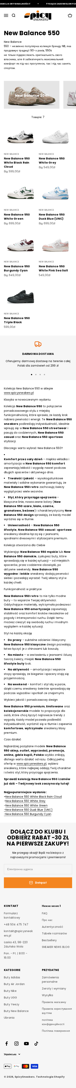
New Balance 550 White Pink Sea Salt (53, 268)
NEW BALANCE (11, 154)
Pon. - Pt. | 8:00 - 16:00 (15, 955)
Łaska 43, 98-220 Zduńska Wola (16, 944)
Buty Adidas (12, 977)
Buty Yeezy (11, 1004)
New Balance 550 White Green (17, 217)
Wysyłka (47, 995)
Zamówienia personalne (50, 979)
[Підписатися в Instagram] (16, 1043)
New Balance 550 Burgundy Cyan (17, 268)
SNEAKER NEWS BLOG (56, 947)
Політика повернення (56, 1031)
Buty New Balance (16, 1011)
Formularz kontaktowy (12, 915)
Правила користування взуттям (57, 1011)
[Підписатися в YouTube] (26, 1043)
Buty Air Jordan (14, 984)
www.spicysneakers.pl (19, 393)
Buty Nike (10, 991)
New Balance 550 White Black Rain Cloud (17, 163)
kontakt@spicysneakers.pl (18, 933)
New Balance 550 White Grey (52, 161)
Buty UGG (10, 997)
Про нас (47, 920)
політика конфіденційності (53, 1022)
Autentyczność (52, 927)
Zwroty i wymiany (54, 988)
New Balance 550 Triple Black (17, 320)
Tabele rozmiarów (54, 933)
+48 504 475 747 (16, 924)
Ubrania (9, 1018)
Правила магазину (54, 1002)
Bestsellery (49, 940)
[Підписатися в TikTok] (36, 1043)
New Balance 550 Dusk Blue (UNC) (52, 217)
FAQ (45, 913)
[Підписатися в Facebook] (6, 1043)
